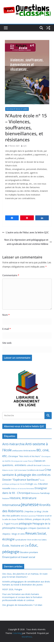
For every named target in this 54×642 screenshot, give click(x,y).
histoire (5, 498)
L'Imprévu (28, 511)
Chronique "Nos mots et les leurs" (24, 456)
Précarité (14, 524)
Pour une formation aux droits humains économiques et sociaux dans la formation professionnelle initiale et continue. (22, 597)
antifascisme (17, 450)
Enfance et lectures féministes (22, 489)
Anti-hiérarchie (13, 444)
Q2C (25, 146)
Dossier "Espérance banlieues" (21, 479)
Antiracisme (29, 450)
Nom (6, 314)
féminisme (35, 493)
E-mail (6, 328)
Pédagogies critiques (26, 528)
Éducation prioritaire (29, 552)
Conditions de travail (35, 470)
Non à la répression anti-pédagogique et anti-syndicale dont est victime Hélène (26, 242)
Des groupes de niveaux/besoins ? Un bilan (22, 605)
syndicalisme (20, 539)
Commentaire (10, 275)
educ (36, 484)
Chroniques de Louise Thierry (22, 461)
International (11, 505)
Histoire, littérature (23, 498)
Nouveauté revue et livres (17, 109)
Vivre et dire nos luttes (37, 539)
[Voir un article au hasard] (48, 27)
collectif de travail (34, 465)
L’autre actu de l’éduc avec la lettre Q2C (27, 232)
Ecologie (29, 483)
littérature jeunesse (28, 516)
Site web (7, 342)
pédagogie (25, 523)
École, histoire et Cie (15, 545)
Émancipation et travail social (18, 557)
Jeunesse (30, 504)
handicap (45, 493)
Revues (31, 533)
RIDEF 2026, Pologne (12, 589)
